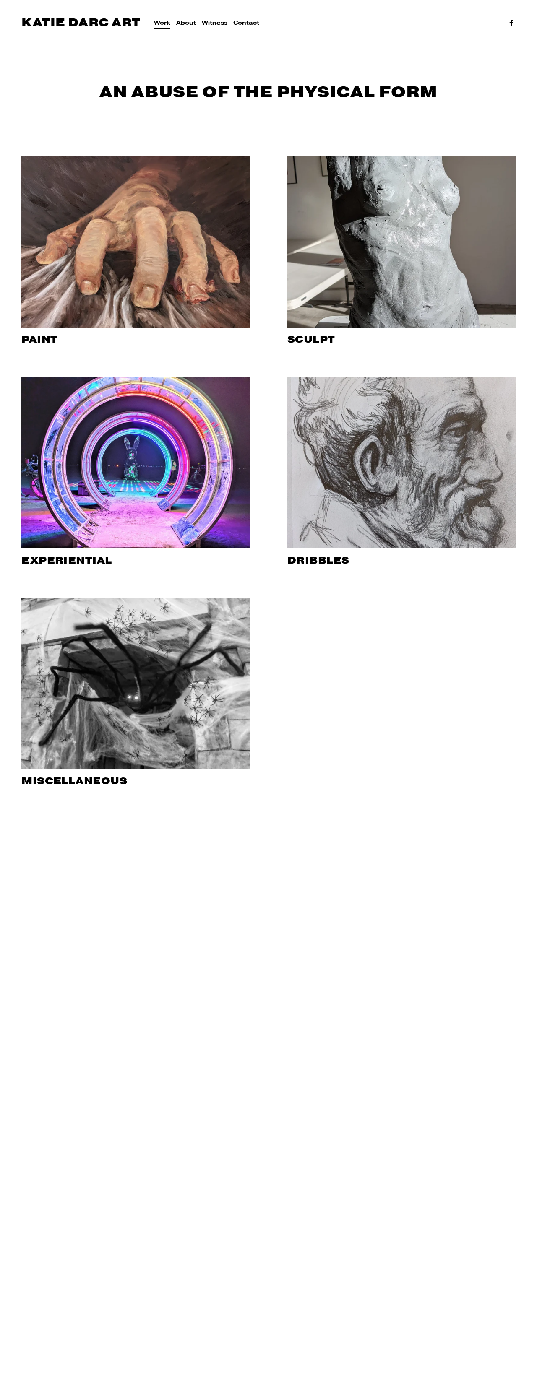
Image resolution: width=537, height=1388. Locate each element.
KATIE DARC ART (81, 22)
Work (162, 22)
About (186, 22)
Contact (246, 22)
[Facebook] (511, 23)
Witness (214, 22)
